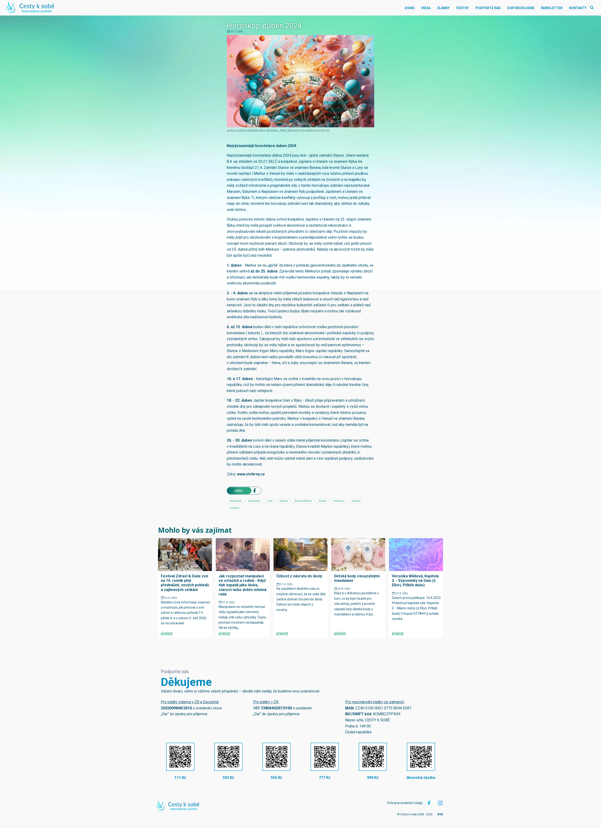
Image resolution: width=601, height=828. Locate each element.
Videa (426, 8)
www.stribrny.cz (251, 474)
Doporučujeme (520, 8)
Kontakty (577, 8)
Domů (410, 8)
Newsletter (551, 8)
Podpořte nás (488, 8)
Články (443, 8)
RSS (440, 814)
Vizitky (462, 8)
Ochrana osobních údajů (405, 803)
